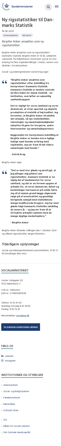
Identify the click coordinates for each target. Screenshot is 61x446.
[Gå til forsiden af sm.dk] (16, 7)
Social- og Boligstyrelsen (16, 391)
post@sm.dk (22, 315)
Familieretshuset (11, 397)
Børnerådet (9, 403)
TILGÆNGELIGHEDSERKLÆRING (20, 327)
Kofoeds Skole (10, 410)
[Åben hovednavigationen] (58, 7)
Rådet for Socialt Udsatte (16, 425)
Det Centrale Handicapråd (16, 432)
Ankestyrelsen (10, 384)
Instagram (10, 360)
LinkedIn (9, 356)
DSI (5, 419)
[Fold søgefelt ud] (48, 7)
